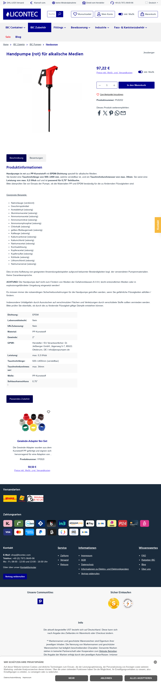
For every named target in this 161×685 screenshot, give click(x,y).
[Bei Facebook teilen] (99, 113)
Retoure (64, 564)
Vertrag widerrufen (90, 573)
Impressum (86, 555)
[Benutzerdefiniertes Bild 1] (113, 603)
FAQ (144, 555)
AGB (83, 560)
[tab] (16, 158)
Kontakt (157, 225)
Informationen (87, 548)
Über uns (146, 569)
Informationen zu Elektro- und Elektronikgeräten (105, 569)
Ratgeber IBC (148, 560)
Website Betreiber (108, 651)
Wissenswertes (148, 548)
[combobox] (51, 14)
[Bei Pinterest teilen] (111, 113)
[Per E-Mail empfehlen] (123, 113)
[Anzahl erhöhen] (114, 85)
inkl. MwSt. (127, 14)
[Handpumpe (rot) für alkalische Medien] (48, 99)
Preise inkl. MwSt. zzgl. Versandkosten (114, 73)
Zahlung (64, 555)
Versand (64, 560)
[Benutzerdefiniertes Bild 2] (127, 603)
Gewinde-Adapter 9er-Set (32, 441)
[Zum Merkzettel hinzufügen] (48, 412)
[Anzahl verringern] (100, 85)
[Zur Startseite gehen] (22, 14)
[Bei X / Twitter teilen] (105, 113)
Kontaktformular (28, 567)
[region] (48, 99)
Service (62, 548)
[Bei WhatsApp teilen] (117, 113)
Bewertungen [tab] (36, 158)
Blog (144, 564)
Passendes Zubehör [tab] (20, 399)
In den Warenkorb (136, 85)
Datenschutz (87, 564)
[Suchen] (59, 14)
